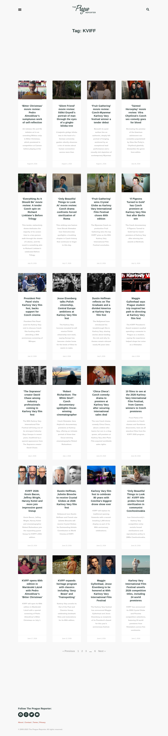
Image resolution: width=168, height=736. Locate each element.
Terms (35, 722)
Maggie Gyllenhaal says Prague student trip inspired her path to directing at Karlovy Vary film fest (135, 308)
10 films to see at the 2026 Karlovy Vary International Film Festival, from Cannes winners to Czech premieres (135, 401)
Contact (28, 722)
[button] (19, 9)
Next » (102, 651)
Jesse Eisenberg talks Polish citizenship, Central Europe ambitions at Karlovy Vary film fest (67, 308)
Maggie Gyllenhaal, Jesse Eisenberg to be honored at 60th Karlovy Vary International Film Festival (101, 590)
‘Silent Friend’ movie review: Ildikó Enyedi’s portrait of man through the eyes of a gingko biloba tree (67, 115)
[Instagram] (26, 714)
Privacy (42, 722)
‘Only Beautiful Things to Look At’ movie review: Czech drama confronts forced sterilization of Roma (67, 208)
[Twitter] (31, 714)
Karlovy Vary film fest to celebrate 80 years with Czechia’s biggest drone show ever (101, 498)
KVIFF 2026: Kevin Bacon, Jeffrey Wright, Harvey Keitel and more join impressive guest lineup (32, 501)
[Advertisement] (84, 57)
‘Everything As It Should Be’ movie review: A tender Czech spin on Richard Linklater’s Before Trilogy (32, 208)
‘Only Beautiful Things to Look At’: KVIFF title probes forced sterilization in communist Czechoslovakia (136, 501)
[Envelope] (37, 714)
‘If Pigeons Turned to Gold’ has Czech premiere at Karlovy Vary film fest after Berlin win (136, 208)
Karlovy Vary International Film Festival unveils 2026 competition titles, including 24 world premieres (135, 590)
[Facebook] (20, 714)
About (20, 722)
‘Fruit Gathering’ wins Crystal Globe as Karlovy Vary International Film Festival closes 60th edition (101, 208)
